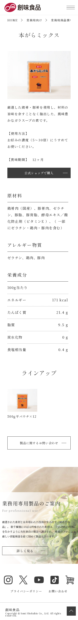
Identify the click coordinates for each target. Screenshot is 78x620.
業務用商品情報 (62, 20)
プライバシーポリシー (26, 591)
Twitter (23, 580)
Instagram (8, 580)
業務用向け (34, 20)
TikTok (54, 580)
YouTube (39, 579)
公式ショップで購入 (39, 173)
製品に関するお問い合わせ (39, 443)
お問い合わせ (58, 591)
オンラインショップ (69, 580)
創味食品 (22, 7)
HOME (12, 20)
